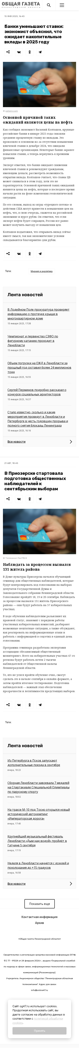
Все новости (17, 441)
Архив (39, 923)
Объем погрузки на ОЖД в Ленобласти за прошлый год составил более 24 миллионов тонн (39, 367)
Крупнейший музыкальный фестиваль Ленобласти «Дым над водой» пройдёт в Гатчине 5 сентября (37, 840)
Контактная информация (39, 917)
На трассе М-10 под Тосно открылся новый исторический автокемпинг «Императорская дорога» (39, 814)
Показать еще (39, 904)
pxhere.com (12, 111)
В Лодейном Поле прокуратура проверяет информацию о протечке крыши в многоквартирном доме (38, 313)
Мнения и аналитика (42, 271)
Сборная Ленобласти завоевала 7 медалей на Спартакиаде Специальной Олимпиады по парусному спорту (38, 787)
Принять (39, 1031)
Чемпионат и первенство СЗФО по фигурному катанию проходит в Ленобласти (33, 340)
